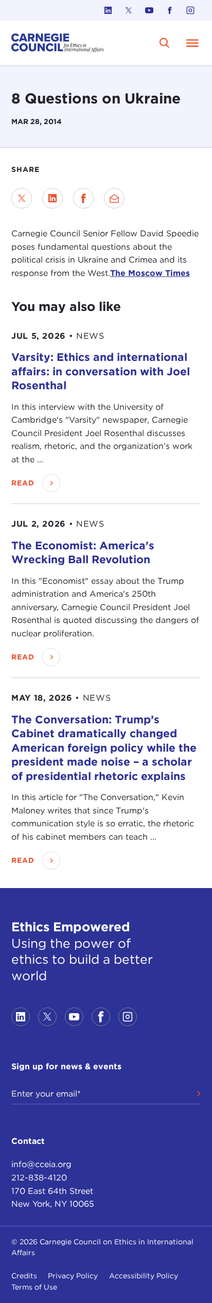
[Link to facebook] (170, 10)
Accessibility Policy (143, 1276)
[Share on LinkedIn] (52, 198)
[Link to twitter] (128, 10)
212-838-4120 (39, 1178)
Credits (24, 1276)
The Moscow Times (150, 273)
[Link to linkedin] (108, 10)
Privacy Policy (73, 1276)
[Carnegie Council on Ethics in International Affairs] (57, 43)
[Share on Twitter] (21, 198)
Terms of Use (34, 1287)
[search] (164, 43)
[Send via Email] (114, 198)
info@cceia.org (41, 1164)
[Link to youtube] (149, 10)
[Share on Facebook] (83, 198)
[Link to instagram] (190, 10)
